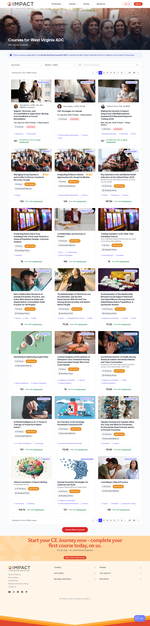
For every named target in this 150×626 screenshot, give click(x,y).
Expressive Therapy (129, 503)
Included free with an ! (29, 141)
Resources (101, 4)
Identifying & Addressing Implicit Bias (31, 357)
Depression (115, 195)
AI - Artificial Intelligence (23, 443)
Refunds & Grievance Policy (18, 584)
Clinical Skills (32, 134)
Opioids (125, 318)
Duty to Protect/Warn (66, 255)
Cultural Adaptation (65, 383)
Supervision (19, 134)
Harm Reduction (108, 255)
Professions (56, 4)
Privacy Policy (13, 577)
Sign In (138, 4)
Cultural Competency (39, 383)
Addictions (45, 151)
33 (134, 73)
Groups (18, 195)
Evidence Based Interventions (69, 135)
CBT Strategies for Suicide (69, 111)
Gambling (19, 255)
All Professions (131, 82)
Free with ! (34, 201)
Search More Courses (75, 530)
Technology (39, 443)
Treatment (115, 503)
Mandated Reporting (109, 134)
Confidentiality (72, 252)
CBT (61, 138)
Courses (72, 4)
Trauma (105, 503)
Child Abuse (124, 134)
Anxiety (105, 195)
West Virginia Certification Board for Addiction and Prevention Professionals (106, 55)
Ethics (134, 134)
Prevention (106, 443)
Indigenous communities (111, 318)
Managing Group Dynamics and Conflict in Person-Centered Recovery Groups (29, 177)
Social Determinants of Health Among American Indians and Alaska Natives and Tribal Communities (118, 359)
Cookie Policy (13, 581)
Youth (26, 318)
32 (130, 73)
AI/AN (34, 318)
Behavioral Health (43, 82)
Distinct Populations (22, 383)
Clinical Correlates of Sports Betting (30, 482)
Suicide (85, 135)
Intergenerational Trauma (76, 318)
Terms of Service (14, 574)
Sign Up (127, 4)
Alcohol (126, 195)
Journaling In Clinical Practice (114, 482)
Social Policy (20, 503)
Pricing (86, 4)
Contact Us (12, 587)
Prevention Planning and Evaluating (70, 443)
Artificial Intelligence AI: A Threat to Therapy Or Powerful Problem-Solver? (30, 424)
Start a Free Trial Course (75, 558)
